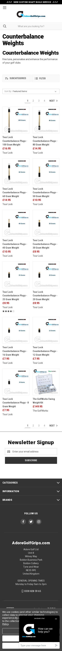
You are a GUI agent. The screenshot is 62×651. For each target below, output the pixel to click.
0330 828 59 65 (32, 591)
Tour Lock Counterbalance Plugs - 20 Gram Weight (45, 295)
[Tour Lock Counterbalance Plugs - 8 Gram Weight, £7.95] (16, 382)
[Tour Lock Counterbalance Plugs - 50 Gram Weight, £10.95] (46, 172)
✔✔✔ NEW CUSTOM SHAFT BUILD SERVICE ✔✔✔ (32, 2)
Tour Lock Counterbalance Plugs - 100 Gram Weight (14, 141)
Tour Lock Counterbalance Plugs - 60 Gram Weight (14, 192)
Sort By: (8, 91)
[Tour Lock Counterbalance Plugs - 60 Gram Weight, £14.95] (16, 172)
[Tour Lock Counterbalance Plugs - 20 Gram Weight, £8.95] (46, 275)
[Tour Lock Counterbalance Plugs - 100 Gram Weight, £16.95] (16, 120)
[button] (16, 78)
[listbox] (35, 91)
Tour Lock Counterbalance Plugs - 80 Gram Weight (45, 141)
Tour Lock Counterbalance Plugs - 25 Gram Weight (14, 295)
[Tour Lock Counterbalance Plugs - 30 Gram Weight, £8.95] (46, 223)
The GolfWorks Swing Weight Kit (44, 400)
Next (52, 100)
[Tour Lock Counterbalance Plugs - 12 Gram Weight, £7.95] (46, 330)
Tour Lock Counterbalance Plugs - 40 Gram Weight (14, 244)
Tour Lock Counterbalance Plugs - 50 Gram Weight (45, 192)
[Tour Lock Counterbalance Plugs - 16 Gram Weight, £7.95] (16, 330)
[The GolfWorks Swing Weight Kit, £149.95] (46, 382)
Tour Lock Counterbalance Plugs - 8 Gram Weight (15, 402)
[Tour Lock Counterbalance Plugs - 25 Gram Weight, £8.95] (16, 275)
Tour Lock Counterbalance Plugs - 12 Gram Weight (45, 351)
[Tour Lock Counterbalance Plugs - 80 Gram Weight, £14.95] (46, 120)
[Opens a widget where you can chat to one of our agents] (39, 632)
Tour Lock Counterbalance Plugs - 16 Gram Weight (14, 351)
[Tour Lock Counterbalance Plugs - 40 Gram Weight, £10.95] (16, 223)
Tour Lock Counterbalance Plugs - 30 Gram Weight (45, 244)
